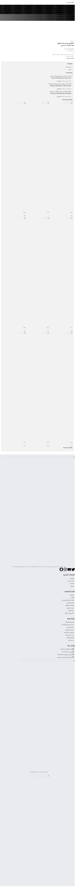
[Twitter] (73, 569)
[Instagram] (65, 569)
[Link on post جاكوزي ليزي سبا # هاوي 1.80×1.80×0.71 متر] (37, 443)
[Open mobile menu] (1, 2)
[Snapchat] (61, 569)
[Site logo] (70, 2)
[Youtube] (69, 569)
